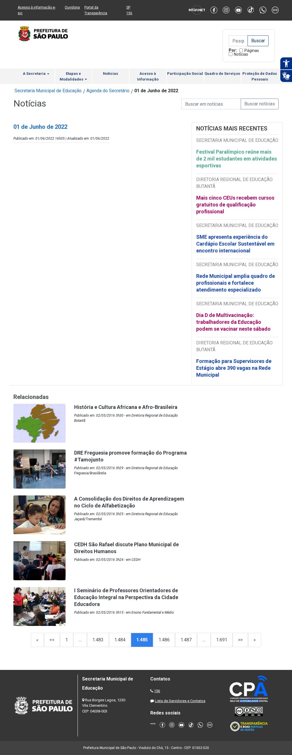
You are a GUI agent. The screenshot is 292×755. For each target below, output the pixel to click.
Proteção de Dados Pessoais (259, 76)
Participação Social (185, 73)
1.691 (221, 639)
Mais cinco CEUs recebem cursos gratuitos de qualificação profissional (235, 204)
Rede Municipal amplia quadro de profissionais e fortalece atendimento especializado (235, 283)
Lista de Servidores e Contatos (180, 701)
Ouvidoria (72, 7)
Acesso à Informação (148, 76)
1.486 (164, 639)
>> (240, 639)
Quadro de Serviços (222, 73)
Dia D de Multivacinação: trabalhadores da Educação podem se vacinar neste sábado (233, 322)
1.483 (98, 639)
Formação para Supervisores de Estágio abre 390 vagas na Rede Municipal (233, 368)
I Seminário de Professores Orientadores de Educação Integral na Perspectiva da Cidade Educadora (126, 597)
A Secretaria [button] (34, 73)
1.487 (186, 639)
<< (51, 639)
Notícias (241, 54)
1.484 (119, 639)
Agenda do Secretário (107, 90)
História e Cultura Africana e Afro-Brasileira (125, 407)
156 (157, 691)
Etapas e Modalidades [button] (72, 76)
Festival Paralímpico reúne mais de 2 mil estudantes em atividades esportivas (236, 158)
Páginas (251, 50)
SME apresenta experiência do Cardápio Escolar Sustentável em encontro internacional (235, 244)
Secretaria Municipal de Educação (48, 90)
